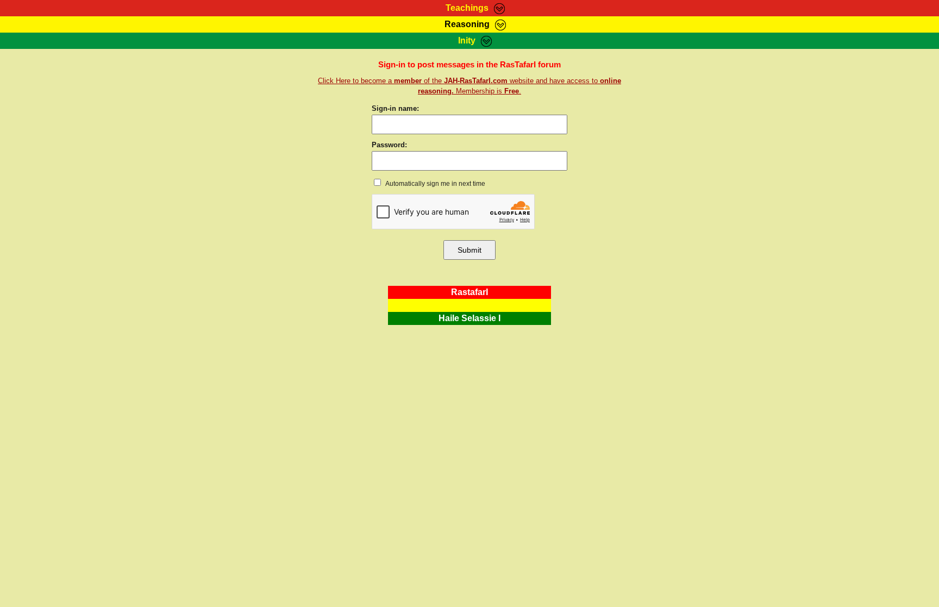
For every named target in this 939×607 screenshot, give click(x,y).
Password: (389, 145)
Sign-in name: (395, 108)
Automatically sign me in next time (434, 183)
